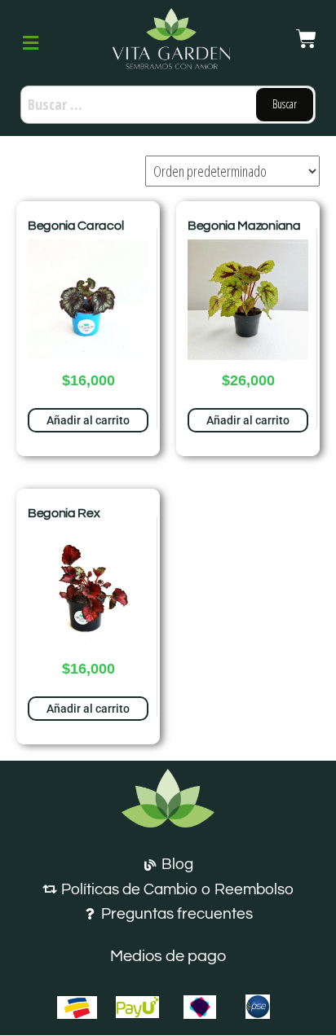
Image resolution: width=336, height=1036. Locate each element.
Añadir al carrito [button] (88, 420)
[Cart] (306, 39)
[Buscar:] (168, 105)
